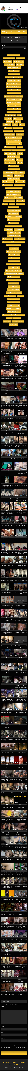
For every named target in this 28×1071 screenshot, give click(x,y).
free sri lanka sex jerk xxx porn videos (14, 96)
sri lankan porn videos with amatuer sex (14, 273)
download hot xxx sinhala (14, 80)
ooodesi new (7, 150)
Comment (3, 1008)
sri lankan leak (7, 241)
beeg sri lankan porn (14, 74)
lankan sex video (19, 131)
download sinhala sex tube (14, 86)
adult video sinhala (19, 61)
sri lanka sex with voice (14, 219)
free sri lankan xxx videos (14, 108)
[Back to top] (23, 1067)
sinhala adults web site (10, 172)
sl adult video (21, 200)
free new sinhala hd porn (14, 92)
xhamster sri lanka (8, 314)
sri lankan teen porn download (14, 292)
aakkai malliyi (21, 58)
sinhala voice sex (10, 197)
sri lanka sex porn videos (14, 210)
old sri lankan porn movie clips (14, 143)
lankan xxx (20, 134)
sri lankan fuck (20, 229)
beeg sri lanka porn (14, 70)
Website (3, 1038)
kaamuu (15, 124)
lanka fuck (8, 127)
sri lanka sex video (14, 213)
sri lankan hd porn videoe (14, 235)
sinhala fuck (21, 172)
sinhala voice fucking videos (14, 194)
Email (2, 1032)
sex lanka (20, 159)
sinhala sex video (8, 184)
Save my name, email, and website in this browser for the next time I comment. (13, 1048)
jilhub (20, 115)
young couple (14, 324)
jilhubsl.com (10, 121)
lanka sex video (8, 131)
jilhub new (9, 118)
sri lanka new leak (14, 207)
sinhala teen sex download (14, 191)
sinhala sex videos (20, 184)
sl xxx (5, 203)
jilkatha (18, 121)
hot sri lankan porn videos (14, 112)
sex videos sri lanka (11, 162)
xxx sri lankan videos (19, 321)
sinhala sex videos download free (14, 188)
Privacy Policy (6, 1062)
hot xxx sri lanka (11, 115)
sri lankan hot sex (8, 238)
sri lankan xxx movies (10, 295)
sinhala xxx (20, 197)
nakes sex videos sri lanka (14, 140)
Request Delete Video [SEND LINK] (15, 32)
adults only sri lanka (10, 64)
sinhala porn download (14, 178)
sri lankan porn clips (14, 254)
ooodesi (20, 146)
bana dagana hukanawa (14, 67)
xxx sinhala (18, 318)
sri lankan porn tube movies (14, 264)
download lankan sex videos (14, 83)
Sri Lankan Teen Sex (9, 58)
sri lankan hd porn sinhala (14, 232)
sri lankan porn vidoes (14, 276)
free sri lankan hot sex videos (14, 99)
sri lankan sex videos (14, 286)
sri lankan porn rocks (14, 261)
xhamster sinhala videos (14, 311)
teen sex (21, 295)
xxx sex (9, 318)
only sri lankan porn (10, 146)
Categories (22, 1062)
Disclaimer (14, 1062)
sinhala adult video (14, 165)
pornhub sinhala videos (14, 156)
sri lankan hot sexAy (20, 238)
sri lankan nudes (14, 248)
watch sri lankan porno (14, 305)
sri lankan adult (9, 229)
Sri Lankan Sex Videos (14, 54)
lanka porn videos (18, 127)
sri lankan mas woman (19, 241)
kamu (22, 124)
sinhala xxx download (9, 200)
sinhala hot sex (9, 175)
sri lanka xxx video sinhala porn (14, 226)
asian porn (20, 64)
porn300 (20, 153)
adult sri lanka (8, 61)
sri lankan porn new (14, 257)
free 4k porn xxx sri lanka (14, 89)
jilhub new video (18, 118)
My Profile (16, 1064)
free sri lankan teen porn (14, 105)
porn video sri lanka (10, 153)
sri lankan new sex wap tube (14, 245)
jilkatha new (7, 124)
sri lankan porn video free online (14, 270)
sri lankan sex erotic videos (14, 279)
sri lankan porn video (14, 267)
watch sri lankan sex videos (14, 308)
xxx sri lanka (7, 321)
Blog (10, 1064)
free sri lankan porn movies (14, 102)
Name (2, 1026)
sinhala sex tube (20, 181)
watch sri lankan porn (14, 302)
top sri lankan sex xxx (14, 299)
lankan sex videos (10, 134)
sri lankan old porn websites (14, 251)
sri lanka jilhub (21, 203)
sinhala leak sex (19, 175)
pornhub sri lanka (10, 159)
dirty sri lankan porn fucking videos (14, 77)
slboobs (12, 203)
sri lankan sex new (14, 283)
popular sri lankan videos (19, 150)
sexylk (20, 162)
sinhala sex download (8, 181)
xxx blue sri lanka (20, 314)
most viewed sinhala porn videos (14, 137)
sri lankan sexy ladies (14, 289)
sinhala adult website (14, 169)
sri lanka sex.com (14, 222)
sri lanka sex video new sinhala (14, 216)
